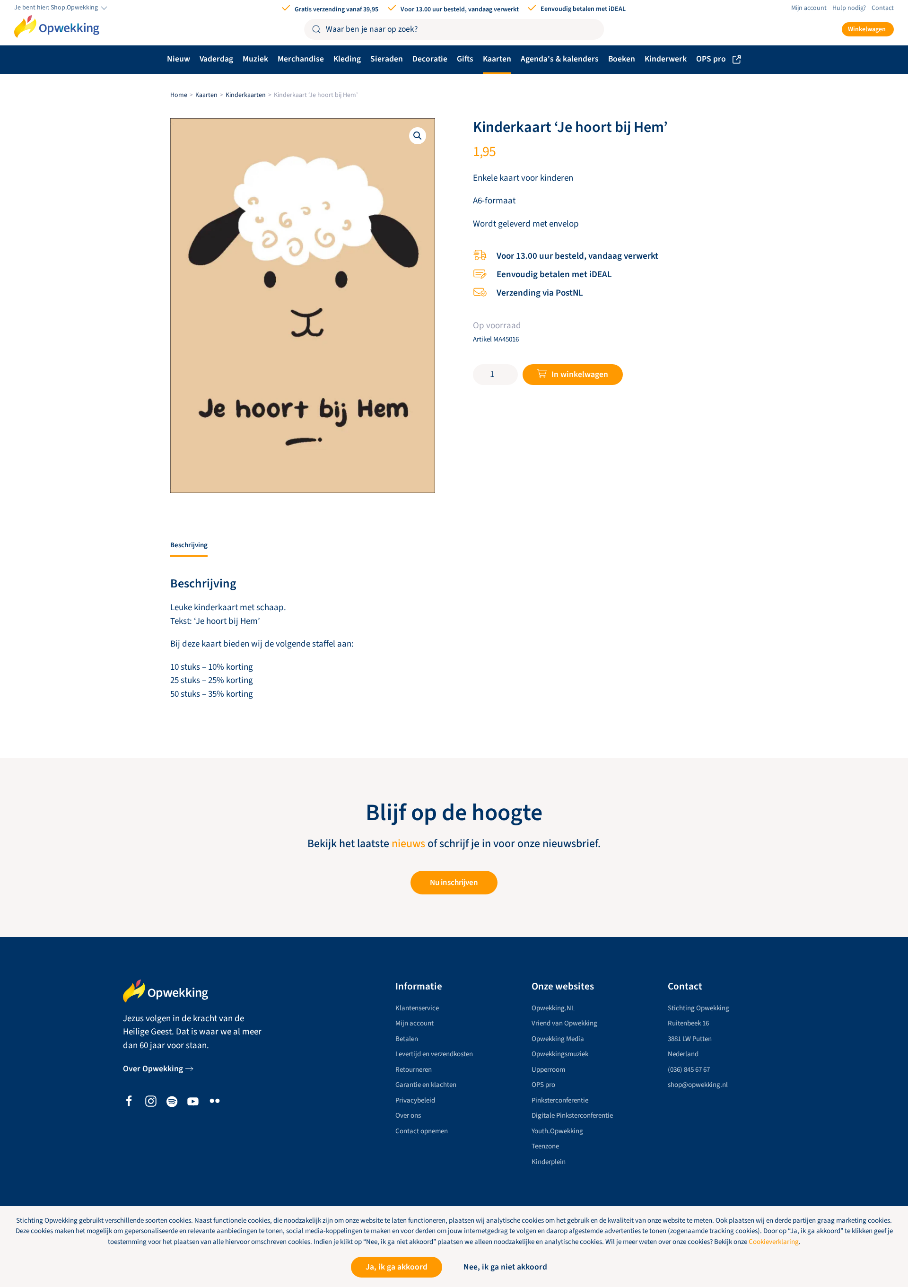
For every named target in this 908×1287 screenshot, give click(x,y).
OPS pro (711, 59)
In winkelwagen (579, 374)
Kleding (347, 59)
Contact (883, 8)
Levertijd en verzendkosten (434, 1054)
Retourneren (413, 1070)
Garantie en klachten (425, 1085)
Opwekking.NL (553, 1008)
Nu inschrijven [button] (454, 882)
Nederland (683, 1054)
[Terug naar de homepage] (56, 26)
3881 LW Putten (690, 1039)
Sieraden (386, 59)
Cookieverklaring (774, 1242)
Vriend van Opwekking (564, 1023)
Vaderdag (216, 59)
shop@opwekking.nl (698, 1085)
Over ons (408, 1116)
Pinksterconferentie (560, 1100)
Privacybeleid (415, 1100)
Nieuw (178, 59)
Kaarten (497, 59)
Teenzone (545, 1146)
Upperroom (548, 1070)
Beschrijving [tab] (189, 545)
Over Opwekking (153, 1069)
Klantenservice (417, 1008)
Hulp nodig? (849, 8)
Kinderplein (549, 1162)
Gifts (465, 59)
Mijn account (809, 8)
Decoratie (429, 59)
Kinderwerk (666, 59)
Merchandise (301, 59)
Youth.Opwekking (557, 1131)
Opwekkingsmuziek (560, 1054)
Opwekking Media (558, 1039)
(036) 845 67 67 (689, 1070)
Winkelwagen (867, 29)
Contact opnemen (421, 1131)
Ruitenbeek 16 (688, 1023)
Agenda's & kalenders (560, 59)
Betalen (406, 1039)
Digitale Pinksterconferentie (572, 1116)
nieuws (408, 844)
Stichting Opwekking (698, 1008)
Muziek (255, 59)
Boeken (621, 59)
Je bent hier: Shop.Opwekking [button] (56, 7)
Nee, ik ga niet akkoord (505, 1267)
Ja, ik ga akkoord (397, 1267)
